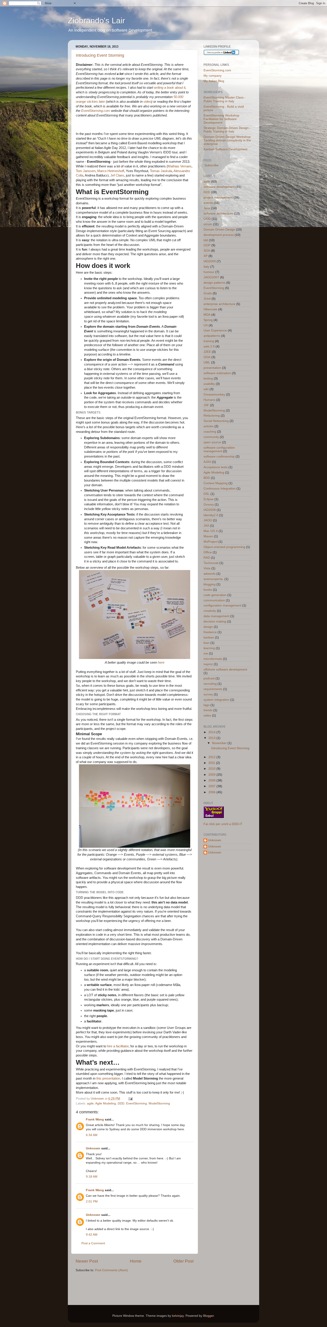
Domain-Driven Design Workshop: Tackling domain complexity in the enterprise (227, 140)
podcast (209, 678)
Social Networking (216, 421)
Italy (206, 266)
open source (212, 442)
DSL (207, 494)
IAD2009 (210, 261)
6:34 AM (91, 1135)
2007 (212, 786)
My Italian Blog (214, 81)
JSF (206, 405)
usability (209, 383)
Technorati (211, 563)
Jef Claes (116, 175)
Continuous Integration (220, 488)
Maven (208, 536)
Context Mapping (216, 483)
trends (208, 710)
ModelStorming (159, 1103)
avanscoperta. (214, 579)
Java (207, 208)
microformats (213, 658)
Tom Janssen (85, 171)
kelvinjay (178, 1315)
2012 (212, 757)
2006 (212, 792)
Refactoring (212, 415)
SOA (207, 250)
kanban (209, 637)
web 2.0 (209, 346)
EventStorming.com (95, 110)
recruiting (210, 683)
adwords (210, 573)
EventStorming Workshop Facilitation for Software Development (221, 119)
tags (207, 705)
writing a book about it (169, 87)
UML (207, 362)
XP (206, 256)
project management (218, 197)
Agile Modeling (105, 1103)
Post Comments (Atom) (111, 1270)
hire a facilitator (118, 1046)
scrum (208, 224)
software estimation (217, 373)
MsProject (211, 541)
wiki (206, 389)
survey (208, 694)
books (208, 589)
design (208, 626)
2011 (212, 763)
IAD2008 (210, 510)
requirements (213, 689)
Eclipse (209, 499)
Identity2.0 (211, 515)
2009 (212, 774)
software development (219, 187)
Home (135, 1261)
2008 (212, 780)
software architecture (218, 213)
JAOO (208, 520)
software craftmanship (219, 456)
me (206, 653)
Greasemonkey (214, 394)
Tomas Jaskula (160, 171)
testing (208, 378)
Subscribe (211, 165)
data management (216, 616)
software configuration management (219, 449)
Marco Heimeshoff (110, 171)
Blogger (208, 1315)
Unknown (93, 1148)
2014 (212, 732)
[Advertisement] (128, 1286)
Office (208, 552)
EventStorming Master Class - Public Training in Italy (225, 99)
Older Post (183, 1261)
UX (206, 325)
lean (207, 642)
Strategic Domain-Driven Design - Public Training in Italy (227, 129)
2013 (212, 738)
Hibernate (210, 309)
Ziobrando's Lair (96, 20)
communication (214, 600)
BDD (207, 478)
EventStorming (136, 1103)
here (161, 662)
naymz (208, 664)
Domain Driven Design (219, 229)
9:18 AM (91, 1176)
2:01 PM (92, 1201)
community (211, 437)
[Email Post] (130, 1098)
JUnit (207, 298)
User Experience (215, 330)
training (209, 341)
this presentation (108, 1078)
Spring (208, 320)
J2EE (207, 351)
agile (90, 1103)
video (147, 101)
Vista (207, 568)
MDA (207, 314)
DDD (121, 1103)
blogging (210, 584)
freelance (210, 632)
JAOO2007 (211, 277)
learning (209, 648)
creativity (210, 610)
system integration (216, 699)
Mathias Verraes (180, 166)
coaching (210, 431)
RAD (207, 557)
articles (209, 426)
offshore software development (225, 669)
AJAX (207, 462)
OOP (207, 245)
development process (219, 235)
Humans (209, 400)
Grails (208, 293)
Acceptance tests (216, 467)
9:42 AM (91, 1234)
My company (213, 75)
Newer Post (87, 1261)
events (208, 203)
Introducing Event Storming (100, 55)
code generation (215, 595)
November (220, 743)
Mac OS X (211, 531)
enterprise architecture (219, 304)
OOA (207, 357)
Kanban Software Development (225, 149)
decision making (215, 621)
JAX (206, 525)
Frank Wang (95, 1119)
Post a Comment (93, 1243)
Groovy (209, 504)
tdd (206, 240)
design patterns (214, 282)
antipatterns (212, 335)
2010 (212, 768)
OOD (207, 219)
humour (209, 272)
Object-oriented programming (224, 547)
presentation (212, 367)
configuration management (222, 605)
